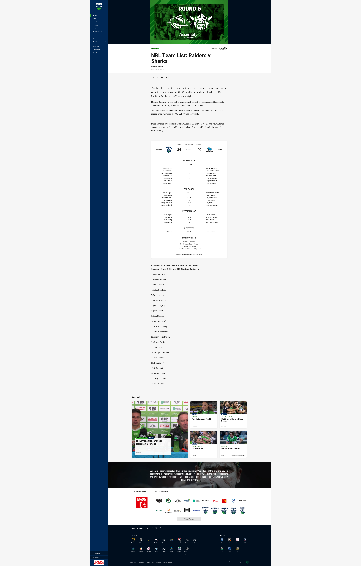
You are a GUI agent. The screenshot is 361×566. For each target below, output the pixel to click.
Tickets (95, 53)
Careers (148, 562)
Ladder (95, 25)
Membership (97, 31)
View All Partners (189, 519)
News (95, 15)
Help (153, 562)
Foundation (96, 49)
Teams (95, 28)
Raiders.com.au (157, 66)
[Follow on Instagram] (160, 528)
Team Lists (155, 48)
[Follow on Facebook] (152, 528)
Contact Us (158, 562)
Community (97, 35)
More (95, 41)
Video (95, 18)
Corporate (96, 46)
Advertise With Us (167, 562)
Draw (95, 22)
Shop (94, 56)
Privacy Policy (141, 562)
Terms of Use (132, 562)
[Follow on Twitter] (156, 528)
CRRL (94, 38)
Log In (97, 557)
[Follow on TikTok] (148, 528)
